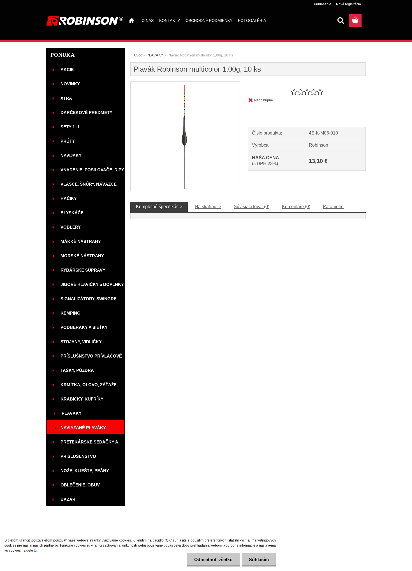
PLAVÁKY (155, 55)
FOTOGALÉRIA (252, 20)
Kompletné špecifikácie (159, 206)
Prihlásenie (322, 4)
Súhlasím (259, 559)
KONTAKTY (169, 20)
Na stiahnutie (208, 206)
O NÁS (148, 20)
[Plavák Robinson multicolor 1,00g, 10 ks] (185, 83)
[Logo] (84, 21)
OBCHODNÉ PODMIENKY (209, 20)
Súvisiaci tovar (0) (251, 206)
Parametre (333, 206)
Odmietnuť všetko (213, 559)
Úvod (138, 55)
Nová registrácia (348, 4)
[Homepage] (130, 20)
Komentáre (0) (296, 206)
